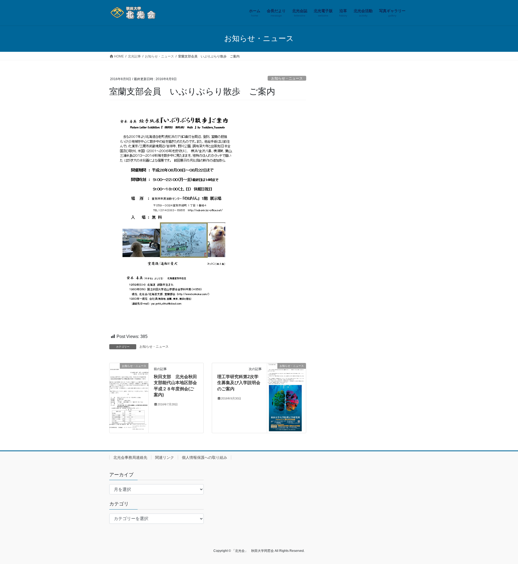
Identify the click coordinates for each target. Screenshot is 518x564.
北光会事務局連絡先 (130, 457)
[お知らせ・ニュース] (129, 393)
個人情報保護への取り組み (204, 457)
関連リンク (164, 457)
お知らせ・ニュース (287, 78)
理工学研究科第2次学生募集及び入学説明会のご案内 (238, 382)
